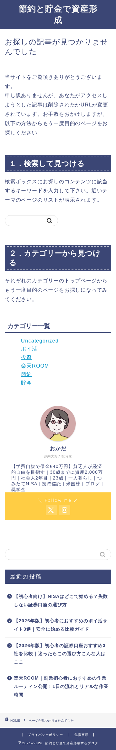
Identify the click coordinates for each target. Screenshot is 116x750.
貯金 (26, 383)
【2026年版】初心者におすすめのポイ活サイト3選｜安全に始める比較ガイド (61, 625)
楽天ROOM (35, 366)
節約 (26, 374)
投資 (26, 357)
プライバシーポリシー (45, 734)
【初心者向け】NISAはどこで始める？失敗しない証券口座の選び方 (61, 600)
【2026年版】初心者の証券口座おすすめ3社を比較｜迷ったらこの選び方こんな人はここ (60, 653)
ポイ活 (29, 349)
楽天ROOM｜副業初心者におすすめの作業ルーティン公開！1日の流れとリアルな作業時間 (61, 686)
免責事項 (81, 734)
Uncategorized (40, 340)
